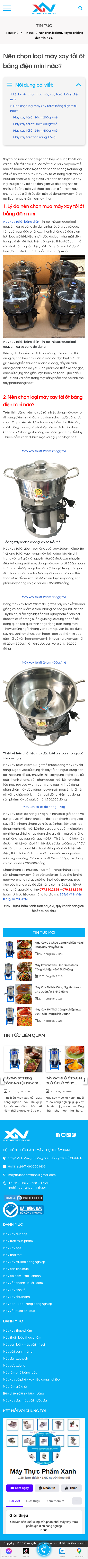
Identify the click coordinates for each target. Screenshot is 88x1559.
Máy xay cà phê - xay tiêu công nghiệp (31, 1379)
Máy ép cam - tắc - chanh (22, 1276)
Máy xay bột (12, 1248)
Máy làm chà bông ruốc (20, 1372)
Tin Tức (29, 32)
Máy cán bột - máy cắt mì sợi (24, 1344)
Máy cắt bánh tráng (18, 1351)
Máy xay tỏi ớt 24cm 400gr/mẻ (35, 130)
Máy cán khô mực (16, 1269)
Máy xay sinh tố (14, 1289)
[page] (58, 1134)
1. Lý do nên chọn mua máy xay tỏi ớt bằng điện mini (44, 97)
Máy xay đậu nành (16, 1296)
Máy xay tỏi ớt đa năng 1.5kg (34, 137)
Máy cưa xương (14, 1365)
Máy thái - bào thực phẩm (22, 1337)
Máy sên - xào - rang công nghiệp (27, 1303)
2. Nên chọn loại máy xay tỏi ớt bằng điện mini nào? (43, 108)
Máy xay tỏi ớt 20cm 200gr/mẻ (35, 117)
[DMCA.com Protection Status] (23, 1197)
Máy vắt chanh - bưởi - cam (23, 1282)
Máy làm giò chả (15, 1386)
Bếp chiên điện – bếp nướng (23, 1393)
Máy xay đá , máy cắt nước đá (25, 1400)
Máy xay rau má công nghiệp (24, 1262)
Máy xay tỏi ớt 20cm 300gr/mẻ (35, 124)
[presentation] (3, 1080)
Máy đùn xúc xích (15, 1358)
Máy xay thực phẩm (17, 1330)
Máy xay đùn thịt (15, 1234)
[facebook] (44, 1475)
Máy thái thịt (12, 1255)
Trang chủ (11, 32)
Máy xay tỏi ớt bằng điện (21, 221)
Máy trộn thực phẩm (18, 1241)
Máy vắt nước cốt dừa (19, 1310)
